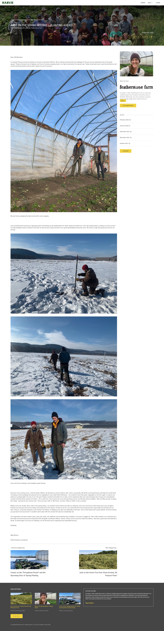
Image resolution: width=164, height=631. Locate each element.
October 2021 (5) (125, 143)
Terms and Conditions (39, 624)
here (35, 501)
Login (158, 3)
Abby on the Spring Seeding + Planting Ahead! (44, 607)
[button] (125, 151)
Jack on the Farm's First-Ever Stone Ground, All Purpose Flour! (21, 607)
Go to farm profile (128, 105)
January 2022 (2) (125, 126)
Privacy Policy (48, 624)
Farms (143, 3)
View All (16, 616)
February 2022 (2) (125, 120)
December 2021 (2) (126, 131)
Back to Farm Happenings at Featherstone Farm (26, 20)
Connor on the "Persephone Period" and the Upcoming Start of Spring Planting (69, 607)
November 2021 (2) (126, 137)
